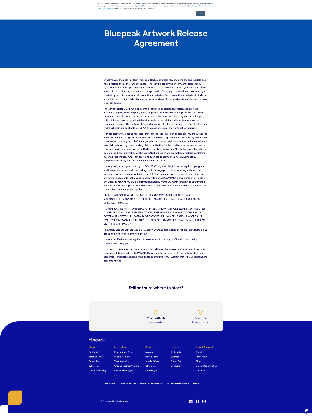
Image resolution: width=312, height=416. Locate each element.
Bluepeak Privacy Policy (200, 6)
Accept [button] (200, 14)
